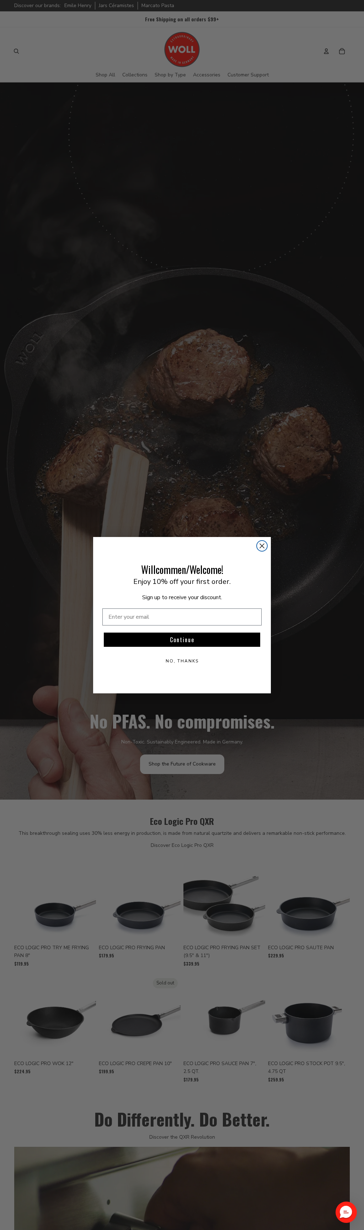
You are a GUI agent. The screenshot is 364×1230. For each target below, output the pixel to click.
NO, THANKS (182, 661)
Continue (182, 639)
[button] (346, 1212)
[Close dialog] (262, 546)
